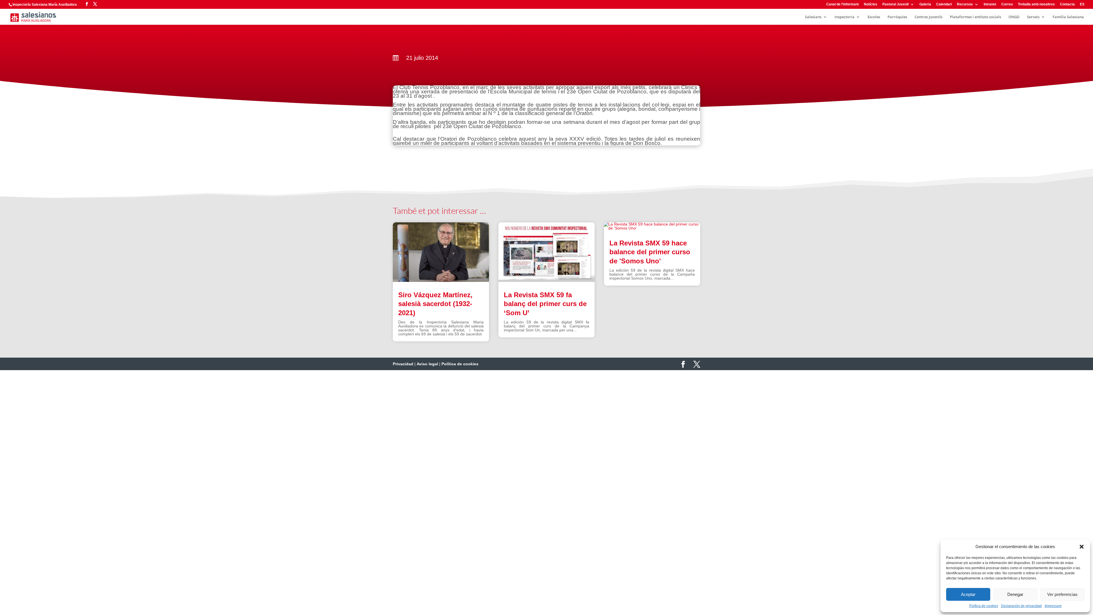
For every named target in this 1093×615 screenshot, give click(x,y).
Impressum (1053, 606)
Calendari (944, 4)
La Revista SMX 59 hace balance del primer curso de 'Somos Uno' (649, 252)
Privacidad (403, 364)
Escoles (874, 17)
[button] (1081, 547)
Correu (1007, 4)
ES (1082, 4)
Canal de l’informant (842, 4)
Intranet (990, 4)
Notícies (870, 4)
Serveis (1033, 17)
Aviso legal (427, 364)
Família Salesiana (1068, 17)
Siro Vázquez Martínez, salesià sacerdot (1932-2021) (435, 303)
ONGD (1014, 17)
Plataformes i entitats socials (975, 17)
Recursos (965, 4)
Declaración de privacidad (1021, 606)
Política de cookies (983, 606)
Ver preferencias (1062, 594)
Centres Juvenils (928, 17)
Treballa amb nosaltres (1036, 4)
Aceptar (968, 594)
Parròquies (897, 17)
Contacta (1067, 4)
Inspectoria (844, 17)
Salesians (813, 17)
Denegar (1015, 594)
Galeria (925, 4)
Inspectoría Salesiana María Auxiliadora (45, 5)
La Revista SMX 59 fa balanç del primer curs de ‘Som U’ (545, 303)
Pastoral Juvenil (895, 4)
